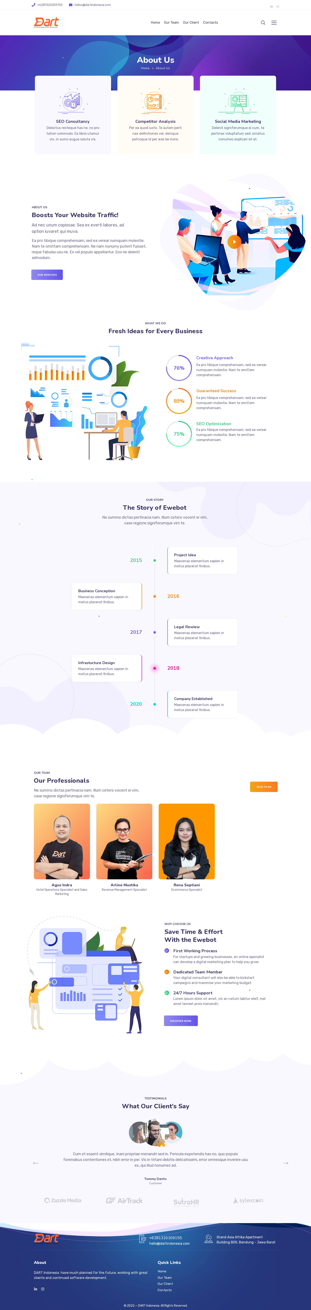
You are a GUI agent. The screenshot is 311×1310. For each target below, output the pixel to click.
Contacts (210, 23)
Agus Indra (62, 885)
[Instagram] (277, 6)
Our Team (171, 23)
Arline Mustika (124, 885)
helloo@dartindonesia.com (93, 5)
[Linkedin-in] (271, 6)
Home (155, 23)
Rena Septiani (187, 885)
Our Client (191, 23)
